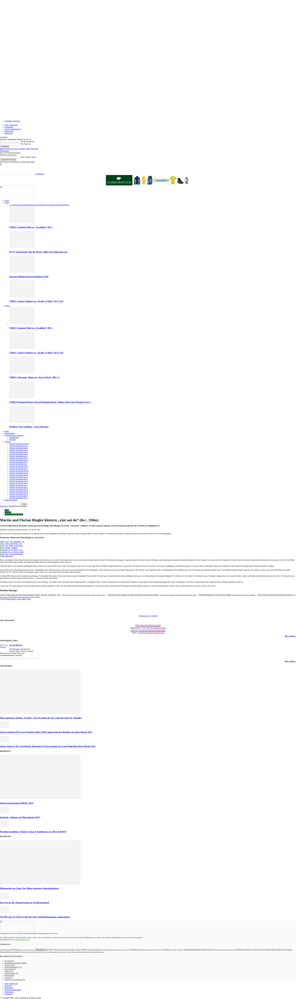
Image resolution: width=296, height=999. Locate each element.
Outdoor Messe (270, 950)
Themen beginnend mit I (18, 462)
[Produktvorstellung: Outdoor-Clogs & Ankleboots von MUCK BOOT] (4, 827)
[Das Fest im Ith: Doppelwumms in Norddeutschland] (4, 898)
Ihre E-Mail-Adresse (28, 157)
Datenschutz (9, 131)
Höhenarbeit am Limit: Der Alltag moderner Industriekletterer (29, 888)
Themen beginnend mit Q (18, 479)
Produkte (12, 440)
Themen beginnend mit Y (18, 496)
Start (1, 506)
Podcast (279, 949)
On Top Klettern (15, 645)
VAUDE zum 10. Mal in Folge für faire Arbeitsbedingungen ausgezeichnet (35, 917)
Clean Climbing (81, 949)
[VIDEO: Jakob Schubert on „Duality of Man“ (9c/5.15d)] (21, 297)
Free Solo (174, 950)
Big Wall (14, 950)
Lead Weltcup (239, 950)
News (7, 203)
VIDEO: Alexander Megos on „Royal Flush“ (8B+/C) (34, 377)
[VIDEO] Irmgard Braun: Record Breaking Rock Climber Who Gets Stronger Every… (50, 402)
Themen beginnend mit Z (18, 498)
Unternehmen (14, 437)
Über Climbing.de (11, 125)
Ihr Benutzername (27, 141)
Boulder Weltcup (53, 949)
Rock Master (24, 952)
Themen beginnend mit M (18, 471)
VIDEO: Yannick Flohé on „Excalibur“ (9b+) (30, 227)
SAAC (30, 952)
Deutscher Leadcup (108, 950)
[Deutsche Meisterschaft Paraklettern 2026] (21, 272)
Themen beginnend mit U (18, 487)
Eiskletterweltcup (143, 950)
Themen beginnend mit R (18, 481)
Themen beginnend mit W (18, 492)
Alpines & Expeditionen (21, 205)
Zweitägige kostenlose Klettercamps (151, 633)
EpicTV (158, 950)
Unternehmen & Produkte (14, 435)
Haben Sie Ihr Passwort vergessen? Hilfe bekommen (19, 149)
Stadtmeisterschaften (55, 952)
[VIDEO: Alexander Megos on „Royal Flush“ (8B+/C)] (21, 373)
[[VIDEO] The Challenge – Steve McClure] (21, 422)
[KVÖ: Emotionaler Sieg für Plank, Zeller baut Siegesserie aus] (21, 247)
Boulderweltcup (65, 950)
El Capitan (152, 949)
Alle (10, 205)
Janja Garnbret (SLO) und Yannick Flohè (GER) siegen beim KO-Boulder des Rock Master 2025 (46, 732)
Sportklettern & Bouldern (46, 205)
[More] (53, 605)
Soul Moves (46, 952)
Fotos (7, 431)
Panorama (33, 205)
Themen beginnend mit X (18, 494)
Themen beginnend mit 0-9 (19, 444)
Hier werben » (290, 636)
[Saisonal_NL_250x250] (148, 616)
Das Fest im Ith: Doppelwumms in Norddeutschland (24, 902)
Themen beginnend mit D (18, 452)
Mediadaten (9, 127)
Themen (8, 442)
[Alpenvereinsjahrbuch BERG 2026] (40, 799)
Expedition (165, 949)
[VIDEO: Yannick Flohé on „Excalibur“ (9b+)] (21, 223)
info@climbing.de (22, 940)
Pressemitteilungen (7, 952)
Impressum (9, 133)
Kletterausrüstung (159, 628)
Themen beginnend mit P (18, 477)
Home (7, 201)
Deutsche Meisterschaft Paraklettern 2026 (28, 276)
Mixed (256, 950)
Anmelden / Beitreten (12, 121)
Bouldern (41, 949)
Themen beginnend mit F (18, 456)
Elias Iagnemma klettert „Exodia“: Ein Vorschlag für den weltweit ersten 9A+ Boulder (41, 718)
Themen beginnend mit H (18, 460)
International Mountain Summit (195, 949)
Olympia (261, 950)
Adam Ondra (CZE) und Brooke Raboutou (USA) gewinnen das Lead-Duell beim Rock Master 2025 (48, 746)
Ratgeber (17, 952)
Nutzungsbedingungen (13, 129)
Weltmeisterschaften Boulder (81, 952)
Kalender (217, 949)
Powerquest (287, 949)
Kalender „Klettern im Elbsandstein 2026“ (20, 817)
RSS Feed (8, 986)
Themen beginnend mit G (18, 458)
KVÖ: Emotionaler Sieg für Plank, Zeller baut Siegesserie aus (38, 252)
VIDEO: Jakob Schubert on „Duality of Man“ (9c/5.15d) (36, 301)
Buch (73, 950)
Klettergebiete (10, 433)
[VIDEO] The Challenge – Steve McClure (28, 427)
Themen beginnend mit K (18, 467)
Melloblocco (249, 950)
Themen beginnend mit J (18, 465)
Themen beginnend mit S (18, 483)
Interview (211, 949)
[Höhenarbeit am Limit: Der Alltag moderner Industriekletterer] (40, 884)
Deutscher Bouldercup (95, 950)
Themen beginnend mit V (18, 490)
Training (63, 952)
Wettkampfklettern (62, 205)
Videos (7, 306)
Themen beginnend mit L (18, 469)
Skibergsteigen (37, 952)
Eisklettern (134, 950)
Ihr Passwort (26, 144)
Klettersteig (231, 949)
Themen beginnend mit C (18, 450)
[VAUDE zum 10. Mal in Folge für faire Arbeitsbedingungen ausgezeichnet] (4, 912)
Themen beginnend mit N (18, 473)
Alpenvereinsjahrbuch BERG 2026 (16, 803)
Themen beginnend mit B (18, 448)
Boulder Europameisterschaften (26, 949)
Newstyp (8, 512)
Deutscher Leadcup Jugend (122, 949)
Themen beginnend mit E (18, 454)
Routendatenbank (11, 500)
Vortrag (69, 952)
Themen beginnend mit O (18, 475)
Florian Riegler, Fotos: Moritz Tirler (18, 599)
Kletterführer (224, 949)
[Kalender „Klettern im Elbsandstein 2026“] (4, 813)
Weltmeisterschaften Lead (97, 952)
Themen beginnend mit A (18, 446)
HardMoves (180, 949)
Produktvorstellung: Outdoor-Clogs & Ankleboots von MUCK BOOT (33, 831)
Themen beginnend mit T (18, 485)
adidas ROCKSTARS (5, 949)
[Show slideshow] (6, 556)
